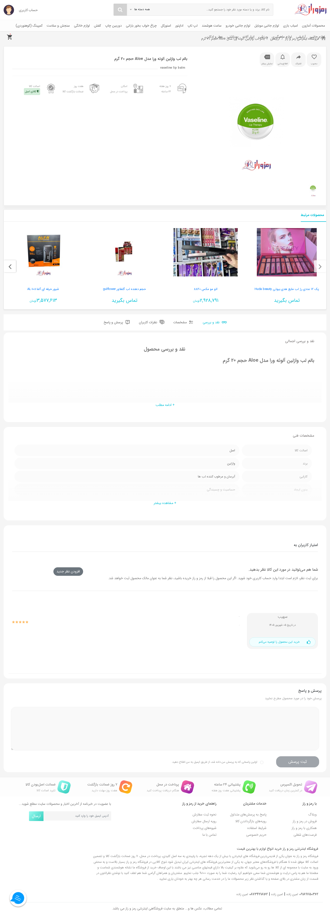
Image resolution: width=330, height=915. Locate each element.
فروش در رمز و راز (305, 821)
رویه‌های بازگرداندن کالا (250, 821)
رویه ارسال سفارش (204, 821)
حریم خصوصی (256, 834)
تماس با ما (209, 834)
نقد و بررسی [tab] (212, 322)
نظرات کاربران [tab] (148, 322)
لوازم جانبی (317, 36)
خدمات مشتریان (254, 803)
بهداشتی (232, 36)
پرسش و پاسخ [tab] (114, 322)
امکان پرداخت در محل (118, 89)
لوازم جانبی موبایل (266, 25)
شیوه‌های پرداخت (204, 828)
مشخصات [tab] (180, 322)
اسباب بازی (290, 25)
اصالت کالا (32, 89)
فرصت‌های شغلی (305, 834)
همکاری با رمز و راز (304, 828)
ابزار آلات (248, 36)
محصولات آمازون (313, 25)
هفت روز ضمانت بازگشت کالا (73, 89)
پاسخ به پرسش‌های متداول (248, 814)
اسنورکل (166, 25)
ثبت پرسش (297, 762)
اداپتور (179, 25)
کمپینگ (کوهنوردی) (29, 25)
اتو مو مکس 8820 (205, 289)
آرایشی (301, 36)
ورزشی (263, 36)
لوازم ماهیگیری (282, 36)
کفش (97, 25)
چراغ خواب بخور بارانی (141, 25)
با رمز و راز (309, 803)
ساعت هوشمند (212, 25)
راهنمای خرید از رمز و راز (199, 803)
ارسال (36, 816)
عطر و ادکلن (214, 36)
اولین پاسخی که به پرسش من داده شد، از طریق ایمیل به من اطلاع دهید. (214, 762)
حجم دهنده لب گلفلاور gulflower (124, 289)
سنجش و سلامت (58, 25)
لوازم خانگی (82, 25)
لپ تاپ (192, 25)
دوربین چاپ (113, 25)
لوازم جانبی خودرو (238, 25)
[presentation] (320, 266)
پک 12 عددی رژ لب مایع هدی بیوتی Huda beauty (287, 289)
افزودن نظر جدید (68, 571)
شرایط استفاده (256, 828)
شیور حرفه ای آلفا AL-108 (43, 289)
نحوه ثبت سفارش (204, 814)
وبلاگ (312, 814)
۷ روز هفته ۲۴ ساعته (165, 89)
